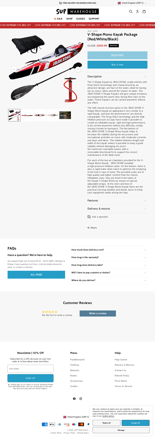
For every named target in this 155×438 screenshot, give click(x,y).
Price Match (121, 381)
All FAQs (36, 274)
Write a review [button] (97, 313)
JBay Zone (92, 31)
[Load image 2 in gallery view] (27, 115)
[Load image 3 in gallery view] (40, 115)
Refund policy (83, 433)
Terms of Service (123, 386)
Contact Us (120, 370)
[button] (69, 19)
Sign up (30, 378)
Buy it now (117, 64)
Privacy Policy (70, 433)
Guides (80, 18)
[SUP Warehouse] (77, 11)
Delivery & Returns (124, 365)
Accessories (76, 381)
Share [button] (94, 227)
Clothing (74, 365)
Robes (73, 375)
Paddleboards (77, 359)
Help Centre (121, 359)
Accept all (135, 423)
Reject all (107, 423)
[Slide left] (14, 69)
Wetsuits (74, 370)
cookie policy (108, 416)
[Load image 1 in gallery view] (14, 115)
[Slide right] (78, 69)
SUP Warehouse (81, 430)
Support (94, 18)
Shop (69, 18)
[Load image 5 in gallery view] (65, 115)
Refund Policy (122, 375)
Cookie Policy (56, 433)
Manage (121, 430)
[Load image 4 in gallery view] (52, 115)
